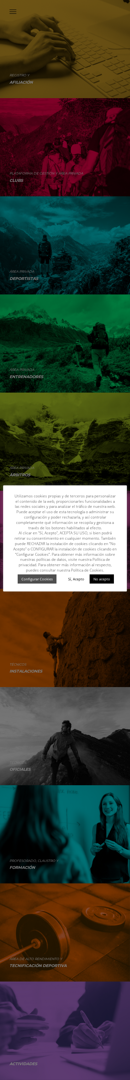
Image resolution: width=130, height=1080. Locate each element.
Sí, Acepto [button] (76, 579)
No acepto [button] (101, 579)
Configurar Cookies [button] (37, 579)
